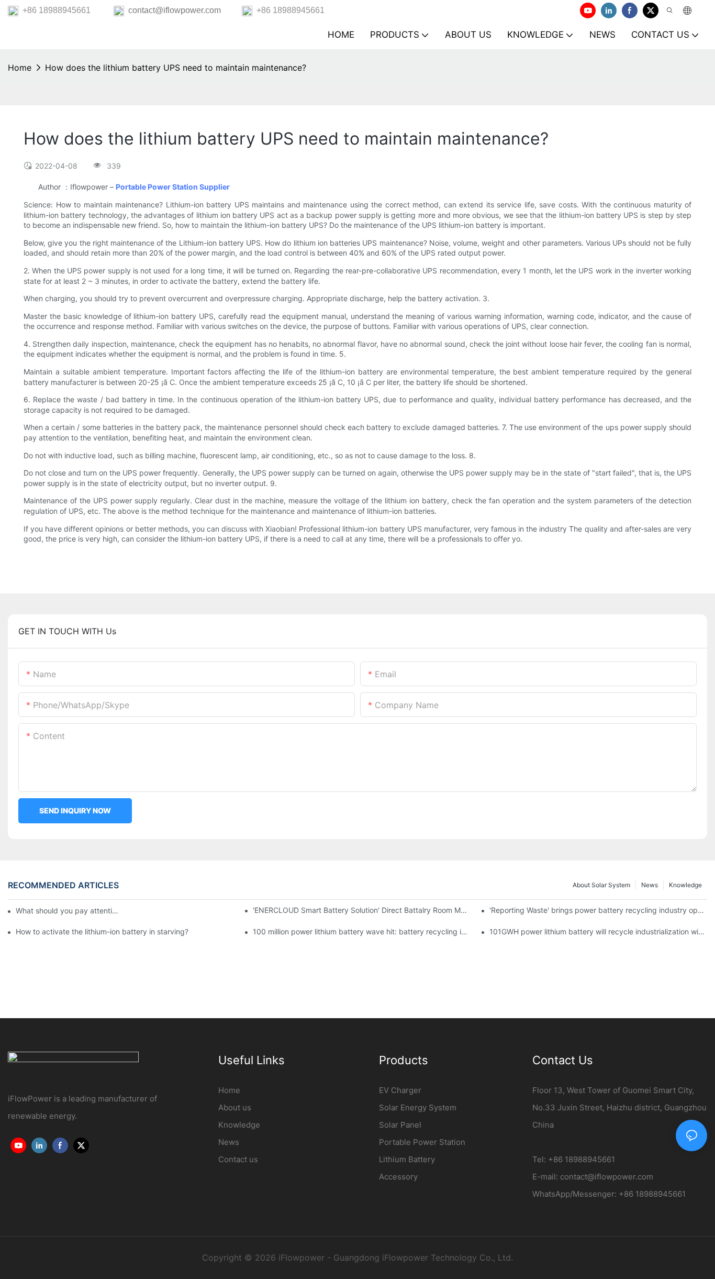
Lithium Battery (407, 1159)
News (649, 885)
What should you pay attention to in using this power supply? (68, 910)
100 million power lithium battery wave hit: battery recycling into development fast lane (362, 931)
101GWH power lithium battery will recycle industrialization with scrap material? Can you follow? (598, 931)
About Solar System (601, 885)
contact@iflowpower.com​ (606, 1177)
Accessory (398, 1177)
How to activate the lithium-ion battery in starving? (102, 931)
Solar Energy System (417, 1107)
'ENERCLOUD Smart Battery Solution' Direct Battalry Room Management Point (362, 910)
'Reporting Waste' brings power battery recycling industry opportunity (598, 910)
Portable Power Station (422, 1142)
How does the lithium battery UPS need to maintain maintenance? (175, 67)
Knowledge (685, 885)
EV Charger (400, 1090)
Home (19, 67)
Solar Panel (400, 1125)
